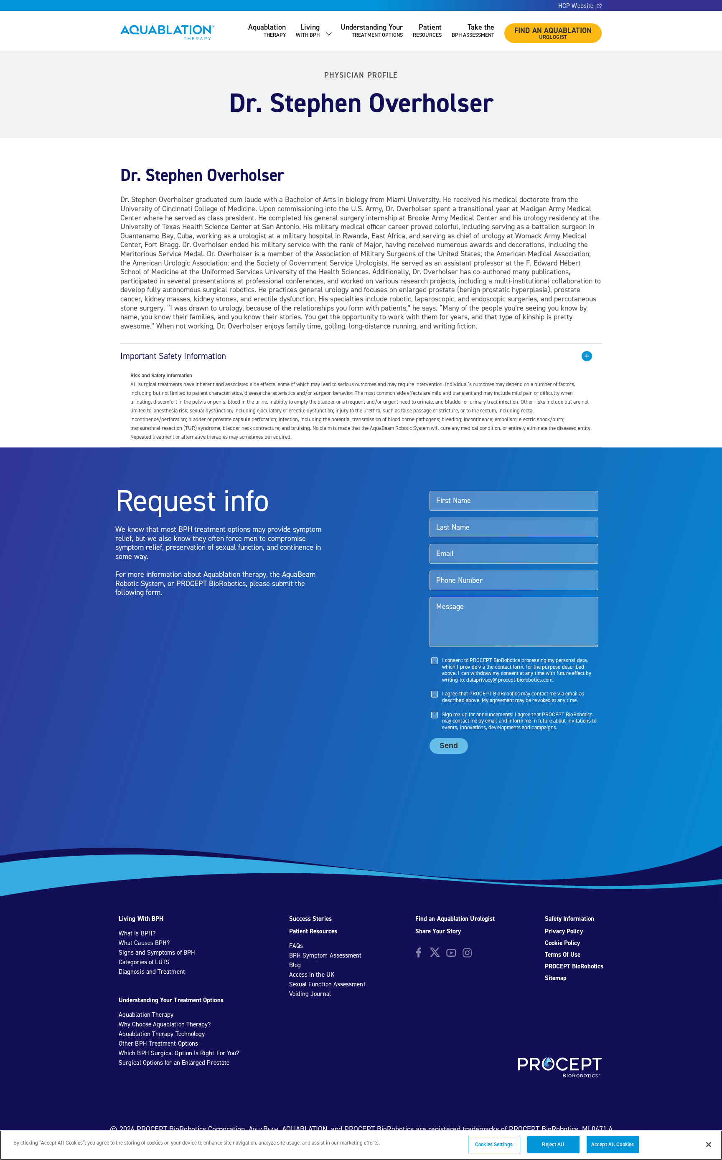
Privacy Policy (564, 931)
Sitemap (556, 978)
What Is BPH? (137, 933)
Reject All (553, 1144)
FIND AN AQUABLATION (553, 32)
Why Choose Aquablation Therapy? (165, 1024)
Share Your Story (438, 931)
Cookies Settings (494, 1144)
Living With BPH (141, 918)
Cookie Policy (562, 943)
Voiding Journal (310, 994)
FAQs (296, 946)
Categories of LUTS (144, 962)
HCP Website (575, 6)
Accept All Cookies (612, 1144)
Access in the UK (312, 974)
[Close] (708, 1144)
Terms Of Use (563, 954)
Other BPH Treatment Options (158, 1043)
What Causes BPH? (144, 943)
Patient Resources (313, 931)
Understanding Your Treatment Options (171, 1000)
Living (308, 30)
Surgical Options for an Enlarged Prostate (174, 1062)
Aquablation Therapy (146, 1014)
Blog (295, 965)
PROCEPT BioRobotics (574, 966)
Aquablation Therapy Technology (162, 1034)
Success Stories (310, 918)
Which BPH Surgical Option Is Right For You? (179, 1053)
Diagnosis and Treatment (152, 972)
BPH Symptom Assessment (325, 955)
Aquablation (267, 30)
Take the (473, 30)
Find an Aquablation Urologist (455, 918)
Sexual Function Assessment (327, 984)
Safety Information (569, 918)
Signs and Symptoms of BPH (157, 952)
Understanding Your (372, 30)
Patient (427, 30)
